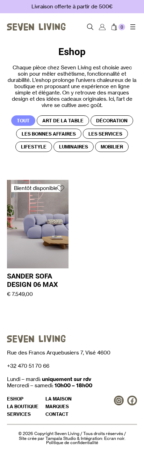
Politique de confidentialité (72, 442)
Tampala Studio (60, 438)
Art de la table (63, 120)
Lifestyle (33, 147)
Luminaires (73, 147)
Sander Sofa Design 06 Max (32, 280)
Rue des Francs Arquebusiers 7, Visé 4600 (58, 352)
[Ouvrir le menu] (133, 27)
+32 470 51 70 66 (28, 366)
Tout (23, 120)
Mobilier (112, 147)
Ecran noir (114, 438)
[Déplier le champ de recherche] (90, 26)
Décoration (112, 120)
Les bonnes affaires (49, 134)
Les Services (105, 134)
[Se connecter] (102, 26)
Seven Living (67, 433)
